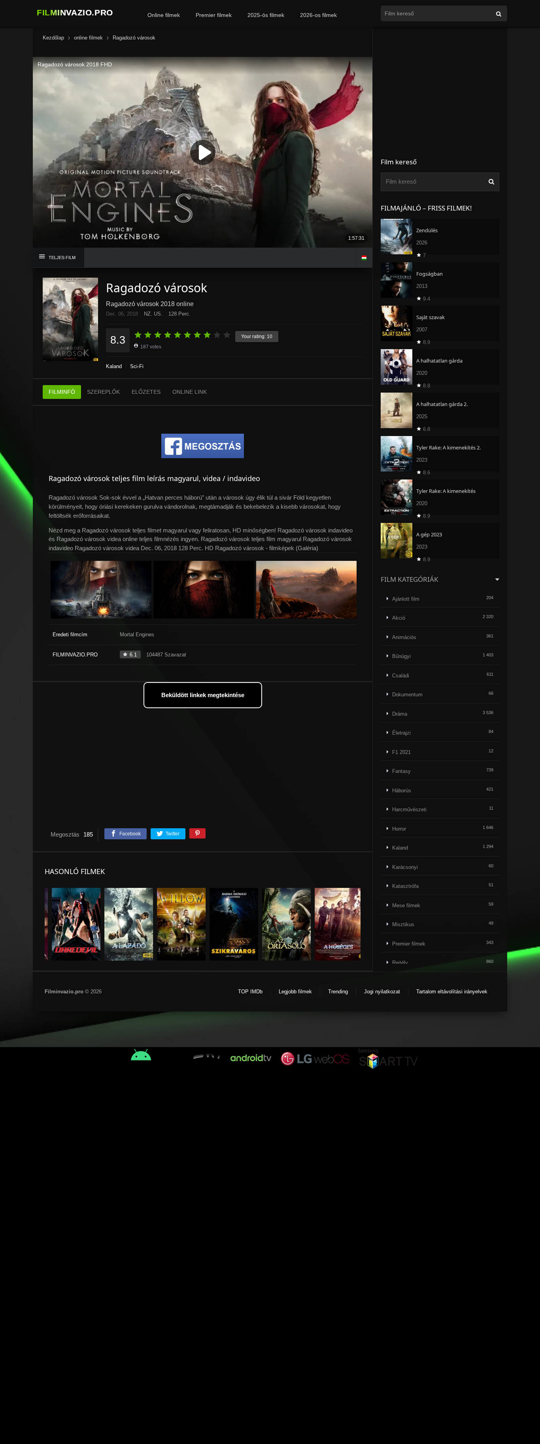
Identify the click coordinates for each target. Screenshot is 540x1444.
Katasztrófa (405, 886)
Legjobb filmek (295, 992)
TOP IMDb (250, 992)
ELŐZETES (146, 392)
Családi (400, 676)
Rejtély (400, 963)
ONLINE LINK (189, 392)
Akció (398, 618)
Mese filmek (406, 905)
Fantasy (401, 771)
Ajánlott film (405, 599)
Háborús (401, 790)
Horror (399, 829)
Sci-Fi (136, 366)
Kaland (114, 366)
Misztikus (403, 924)
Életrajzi (401, 733)
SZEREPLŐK (103, 392)
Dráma (399, 714)
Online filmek (163, 15)
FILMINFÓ (62, 392)
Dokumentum (407, 695)
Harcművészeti (409, 809)
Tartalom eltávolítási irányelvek (451, 992)
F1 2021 (401, 752)
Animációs (404, 637)
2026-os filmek (318, 15)
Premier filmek (214, 15)
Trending (338, 992)
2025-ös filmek (265, 15)
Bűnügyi (401, 656)
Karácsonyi (405, 867)
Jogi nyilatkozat (382, 992)
